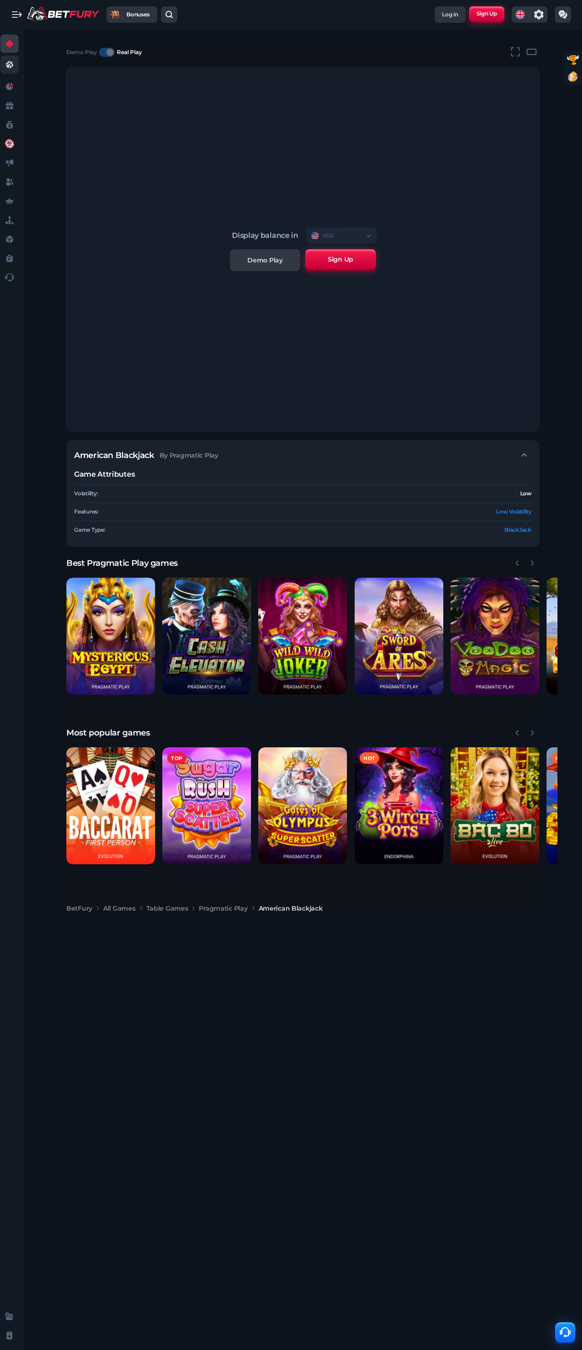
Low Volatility (514, 511)
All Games (119, 908)
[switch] (107, 52)
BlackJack (518, 529)
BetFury (79, 908)
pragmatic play (223, 908)
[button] (110, 636)
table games (167, 908)
